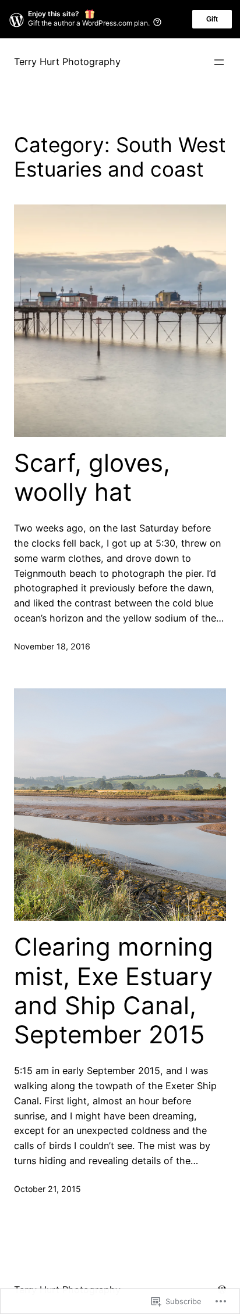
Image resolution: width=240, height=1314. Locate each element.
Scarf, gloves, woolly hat (92, 477)
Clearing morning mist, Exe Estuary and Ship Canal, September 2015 (113, 990)
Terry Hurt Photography (67, 61)
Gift (212, 19)
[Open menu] (219, 62)
